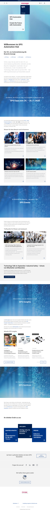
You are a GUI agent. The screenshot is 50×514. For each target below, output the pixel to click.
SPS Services (28, 57)
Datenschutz (23, 506)
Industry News (10, 322)
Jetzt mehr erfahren (9, 276)
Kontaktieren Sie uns (25, 482)
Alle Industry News (9, 362)
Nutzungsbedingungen (30, 506)
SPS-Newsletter (16, 326)
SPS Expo (7, 57)
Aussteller (8, 123)
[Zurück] (41, 362)
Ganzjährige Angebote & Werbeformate (30, 503)
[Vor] (45, 362)
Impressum (18, 506)
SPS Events (14, 57)
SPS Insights (21, 57)
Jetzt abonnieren (41, 456)
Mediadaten (15, 503)
